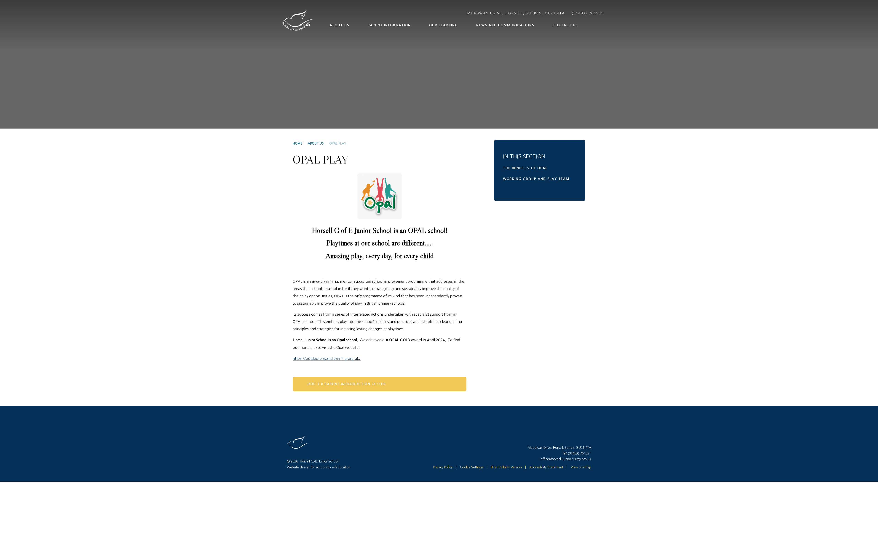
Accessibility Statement (546, 467)
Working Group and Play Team (536, 178)
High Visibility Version (506, 467)
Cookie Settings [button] (469, 467)
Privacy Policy (442, 467)
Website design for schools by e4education (319, 467)
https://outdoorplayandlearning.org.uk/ (327, 358)
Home (297, 143)
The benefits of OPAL (525, 168)
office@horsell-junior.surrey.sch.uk (566, 459)
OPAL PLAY (337, 143)
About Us (316, 143)
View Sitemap (581, 467)
